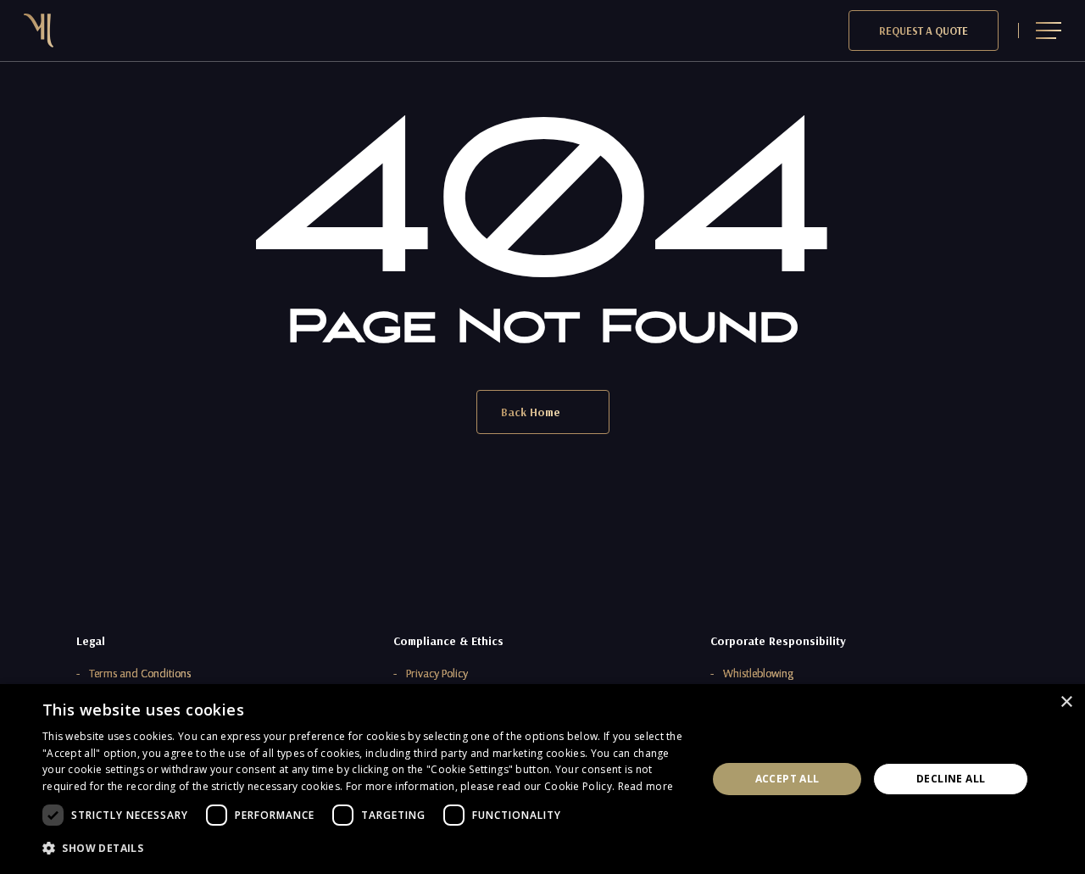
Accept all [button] (787, 778)
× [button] (1066, 702)
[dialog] (542, 779)
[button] (1048, 31)
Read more (646, 786)
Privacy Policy (437, 673)
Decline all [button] (950, 778)
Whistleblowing (758, 673)
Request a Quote (923, 30)
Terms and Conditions (140, 673)
